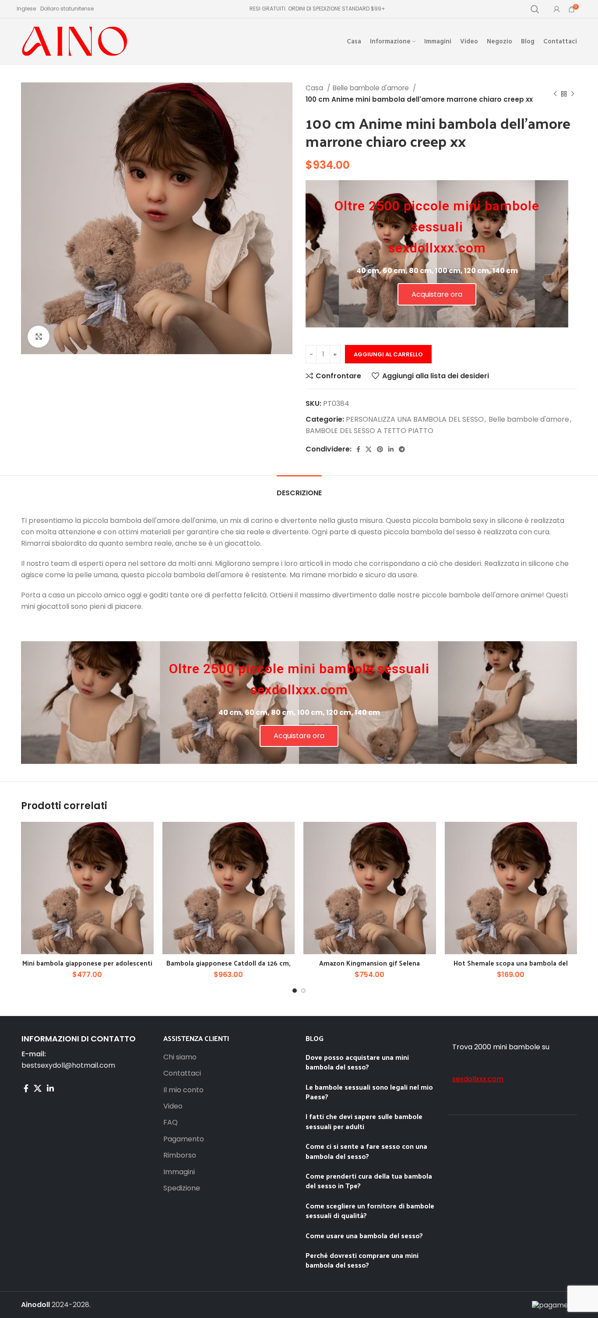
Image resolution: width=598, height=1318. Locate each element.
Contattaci (182, 1073)
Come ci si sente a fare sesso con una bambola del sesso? (366, 1151)
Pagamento (183, 1139)
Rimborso (179, 1155)
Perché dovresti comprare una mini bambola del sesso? (362, 1260)
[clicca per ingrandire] (38, 337)
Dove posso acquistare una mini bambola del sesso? (357, 1062)
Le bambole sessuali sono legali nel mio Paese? (369, 1091)
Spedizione (181, 1188)
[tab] (299, 488)
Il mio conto (183, 1090)
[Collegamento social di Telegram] (402, 449)
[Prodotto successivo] (572, 93)
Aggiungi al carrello (388, 354)
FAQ (170, 1122)
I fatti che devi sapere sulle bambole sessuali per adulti (364, 1121)
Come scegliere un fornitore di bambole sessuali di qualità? (370, 1210)
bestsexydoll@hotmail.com (68, 1065)
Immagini (179, 1172)
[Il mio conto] (556, 9)
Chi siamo (180, 1057)
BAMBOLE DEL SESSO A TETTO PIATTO (369, 431)
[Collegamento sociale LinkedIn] (391, 449)
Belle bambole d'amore (372, 87)
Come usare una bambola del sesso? (364, 1235)
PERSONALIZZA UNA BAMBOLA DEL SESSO (415, 419)
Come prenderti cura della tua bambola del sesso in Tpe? (369, 1180)
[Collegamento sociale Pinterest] (380, 449)
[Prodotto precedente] (555, 93)
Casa (315, 87)
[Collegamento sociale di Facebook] (358, 449)
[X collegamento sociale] (368, 449)
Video (173, 1106)
